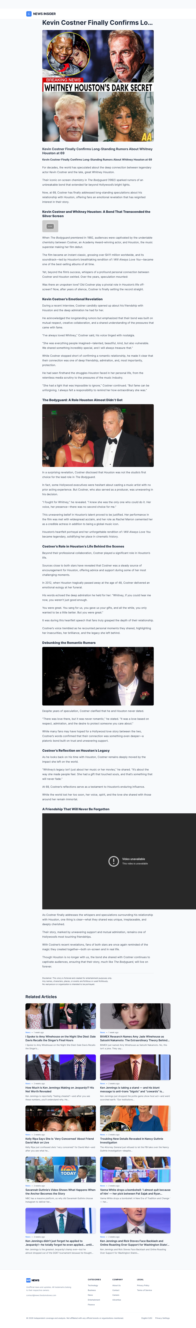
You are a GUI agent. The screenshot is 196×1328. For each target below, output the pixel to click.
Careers (115, 1295)
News (90, 1295)
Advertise (116, 1300)
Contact (115, 1290)
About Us (116, 1285)
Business (92, 1290)
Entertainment (94, 1300)
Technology (93, 1285)
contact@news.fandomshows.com (41, 1295)
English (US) (146, 1318)
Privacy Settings (162, 1318)
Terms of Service (144, 1290)
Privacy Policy (143, 1285)
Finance (91, 1304)
